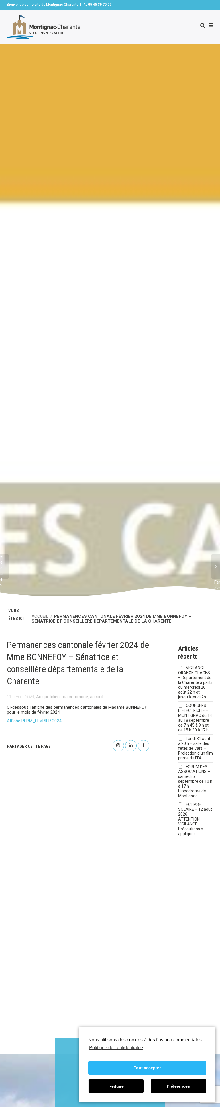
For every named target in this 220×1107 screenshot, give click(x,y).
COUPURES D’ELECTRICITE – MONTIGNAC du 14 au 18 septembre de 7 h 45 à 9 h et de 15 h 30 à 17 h (195, 717)
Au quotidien (48, 696)
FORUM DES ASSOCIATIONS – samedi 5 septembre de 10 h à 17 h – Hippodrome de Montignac (195, 781)
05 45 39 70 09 (99, 5)
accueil (96, 696)
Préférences (178, 1086)
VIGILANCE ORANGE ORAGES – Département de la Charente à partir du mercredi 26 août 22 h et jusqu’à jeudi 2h (195, 682)
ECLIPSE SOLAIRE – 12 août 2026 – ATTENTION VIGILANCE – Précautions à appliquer (195, 819)
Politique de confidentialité (116, 1047)
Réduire (116, 1086)
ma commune (75, 696)
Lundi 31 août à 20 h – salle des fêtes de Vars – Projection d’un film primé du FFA (195, 748)
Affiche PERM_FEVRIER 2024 (34, 720)
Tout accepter (147, 1067)
